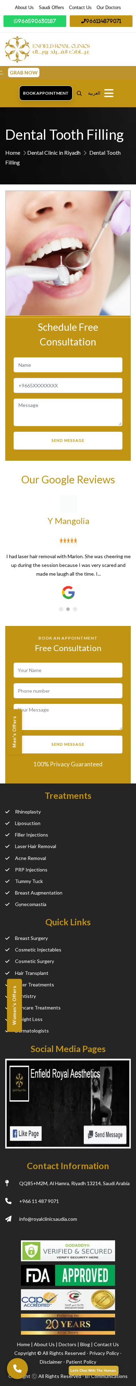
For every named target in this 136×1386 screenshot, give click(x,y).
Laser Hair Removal (35, 846)
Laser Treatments (34, 984)
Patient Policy (81, 1362)
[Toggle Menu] (108, 93)
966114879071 (103, 21)
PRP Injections (31, 870)
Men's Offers (14, 732)
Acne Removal (30, 858)
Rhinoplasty (28, 812)
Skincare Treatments (38, 1008)
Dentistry (25, 996)
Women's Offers (14, 1005)
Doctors (68, 1344)
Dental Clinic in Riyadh (54, 152)
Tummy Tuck (29, 881)
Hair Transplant (31, 973)
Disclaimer (51, 1362)
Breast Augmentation (38, 893)
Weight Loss (29, 1019)
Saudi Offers (51, 7)
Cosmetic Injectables (38, 950)
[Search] (79, 93)
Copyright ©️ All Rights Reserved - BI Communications (68, 1376)
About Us (24, 7)
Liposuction (27, 823)
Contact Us (80, 7)
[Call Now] (17, 1368)
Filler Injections (31, 835)
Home (12, 152)
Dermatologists (32, 1031)
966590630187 (37, 21)
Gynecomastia (30, 904)
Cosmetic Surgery (34, 961)
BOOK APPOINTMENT (46, 93)
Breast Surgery (31, 938)
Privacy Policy (104, 1353)
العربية (94, 93)
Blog (85, 1344)
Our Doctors (109, 7)
